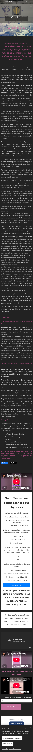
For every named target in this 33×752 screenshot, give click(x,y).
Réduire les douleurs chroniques (18, 574)
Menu (31, 6)
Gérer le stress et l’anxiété (17, 577)
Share (5, 463)
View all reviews (16, 723)
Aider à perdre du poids (17, 570)
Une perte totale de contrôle (17, 526)
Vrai (17, 556)
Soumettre (16, 585)
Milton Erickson (17, 543)
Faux (17, 560)
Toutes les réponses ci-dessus (17, 580)
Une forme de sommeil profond (18, 517)
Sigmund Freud (17, 537)
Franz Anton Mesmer (17, 540)
